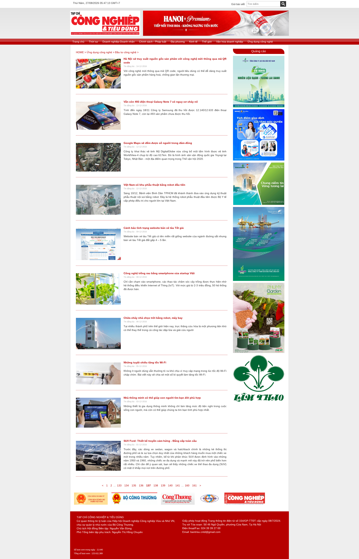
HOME (80, 52)
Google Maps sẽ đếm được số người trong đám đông (158, 142)
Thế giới (207, 41)
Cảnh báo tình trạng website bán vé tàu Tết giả (154, 227)
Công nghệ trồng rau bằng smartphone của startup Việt (159, 273)
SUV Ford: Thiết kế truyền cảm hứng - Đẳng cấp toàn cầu (160, 440)
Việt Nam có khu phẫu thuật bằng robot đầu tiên (154, 184)
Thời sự (93, 41)
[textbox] (263, 4)
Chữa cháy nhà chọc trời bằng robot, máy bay (153, 317)
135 (134, 485)
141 (177, 485)
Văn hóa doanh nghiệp (229, 41)
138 (156, 485)
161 (194, 485)
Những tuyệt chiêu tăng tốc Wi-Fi (145, 362)
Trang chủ (78, 41)
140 (170, 485)
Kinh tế (193, 41)
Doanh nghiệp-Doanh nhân (118, 41)
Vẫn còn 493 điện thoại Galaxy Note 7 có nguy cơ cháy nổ (161, 101)
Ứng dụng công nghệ (260, 41)
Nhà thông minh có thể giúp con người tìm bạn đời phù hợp (162, 397)
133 (119, 485)
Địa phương (178, 41)
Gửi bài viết (238, 4)
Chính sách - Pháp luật (152, 41)
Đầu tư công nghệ (125, 52)
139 (163, 485)
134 (126, 485)
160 (187, 485)
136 (141, 485)
